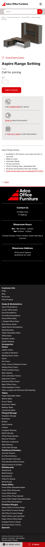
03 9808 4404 (12, 544)
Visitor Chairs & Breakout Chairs (14, 364)
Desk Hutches (7, 424)
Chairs (5, 347)
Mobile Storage (7, 433)
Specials (6, 527)
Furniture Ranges (10, 504)
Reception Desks (8, 339)
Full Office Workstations (11, 316)
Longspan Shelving (9, 430)
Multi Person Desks (9, 324)
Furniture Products (13, 17)
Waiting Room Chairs (10, 367)
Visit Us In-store (13, 134)
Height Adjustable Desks (11, 333)
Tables (5, 393)
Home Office (26, 17)
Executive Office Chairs (11, 381)
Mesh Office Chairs (9, 384)
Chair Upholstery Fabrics (11, 376)
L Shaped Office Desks (10, 321)
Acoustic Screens (8, 453)
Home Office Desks (9, 318)
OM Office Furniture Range (12, 513)
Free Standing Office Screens (13, 462)
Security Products (9, 439)
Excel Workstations (9, 313)
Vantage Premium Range (11, 522)
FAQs (4, 291)
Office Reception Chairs (11, 387)
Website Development (6, 540)
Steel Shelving (7, 445)
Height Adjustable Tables (11, 396)
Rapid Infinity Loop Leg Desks (13, 516)
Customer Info (8, 288)
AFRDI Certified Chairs (10, 370)
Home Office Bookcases (11, 490)
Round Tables (7, 402)
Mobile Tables (7, 399)
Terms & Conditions (20, 538)
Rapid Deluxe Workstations (12, 327)
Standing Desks (8, 330)
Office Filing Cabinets (10, 436)
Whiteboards (8, 467)
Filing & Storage (9, 413)
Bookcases (6, 419)
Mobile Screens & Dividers (12, 465)
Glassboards (6, 470)
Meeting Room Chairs (10, 356)
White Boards (7, 482)
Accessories (7, 344)
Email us (8, 120)
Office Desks (7, 336)
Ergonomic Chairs (9, 379)
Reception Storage (9, 416)
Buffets (4, 422)
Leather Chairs (7, 350)
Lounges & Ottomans (10, 353)
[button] (42, 5)
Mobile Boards (7, 473)
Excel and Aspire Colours (11, 525)
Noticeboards (7, 476)
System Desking (8, 341)
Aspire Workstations (9, 307)
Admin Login (4, 538)
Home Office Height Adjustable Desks (16, 499)
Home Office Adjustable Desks (13, 487)
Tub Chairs (6, 361)
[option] (22, 35)
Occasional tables (8, 410)
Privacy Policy (11, 538)
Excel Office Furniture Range (13, 510)
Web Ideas (15, 540)
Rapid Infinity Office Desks (12, 519)
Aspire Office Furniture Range (13, 507)
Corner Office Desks (9, 310)
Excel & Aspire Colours (15, 58)
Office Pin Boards (8, 479)
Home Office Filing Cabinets (12, 496)
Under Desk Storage (9, 447)
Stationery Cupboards (10, 442)
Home (3, 17)
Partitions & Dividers (11, 450)
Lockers (5, 427)
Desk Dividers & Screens (11, 459)
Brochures (6, 297)
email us (24, 215)
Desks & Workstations (12, 304)
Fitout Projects (7, 300)
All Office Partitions (9, 456)
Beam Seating (7, 373)
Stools (4, 359)
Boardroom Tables (9, 404)
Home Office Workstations (12, 502)
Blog (3, 294)
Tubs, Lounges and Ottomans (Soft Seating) (18, 390)
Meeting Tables (7, 407)
